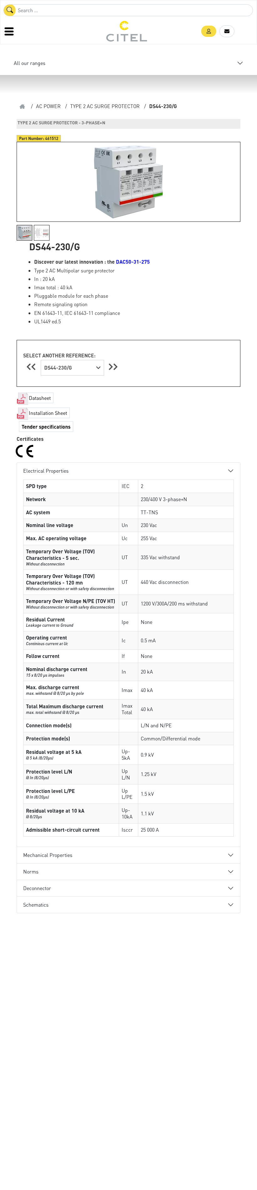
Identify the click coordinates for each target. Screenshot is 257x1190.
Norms (31, 871)
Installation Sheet (48, 413)
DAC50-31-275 (133, 261)
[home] (22, 106)
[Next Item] (113, 366)
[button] (209, 31)
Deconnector (37, 888)
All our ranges (29, 63)
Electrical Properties (46, 470)
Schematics (36, 904)
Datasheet (40, 398)
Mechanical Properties (47, 855)
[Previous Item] (32, 366)
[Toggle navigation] (9, 31)
